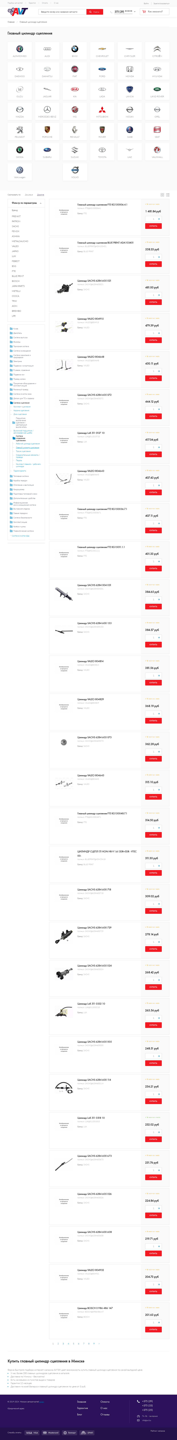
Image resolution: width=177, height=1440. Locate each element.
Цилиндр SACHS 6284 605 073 (94, 737)
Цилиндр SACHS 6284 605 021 (94, 280)
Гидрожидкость (20, 471)
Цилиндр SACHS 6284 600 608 (94, 1232)
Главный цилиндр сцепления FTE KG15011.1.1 (101, 547)
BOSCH (15, 281)
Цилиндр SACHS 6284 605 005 (94, 1041)
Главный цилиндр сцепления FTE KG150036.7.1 (102, 509)
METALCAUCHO (20, 241)
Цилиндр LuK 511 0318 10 (91, 1118)
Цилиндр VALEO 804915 (90, 318)
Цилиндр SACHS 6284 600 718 (94, 889)
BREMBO (16, 311)
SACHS (15, 226)
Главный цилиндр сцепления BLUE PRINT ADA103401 (105, 242)
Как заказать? (155, 11)
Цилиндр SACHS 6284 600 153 (94, 623)
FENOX (15, 231)
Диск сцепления (20, 414)
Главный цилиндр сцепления (27, 447)
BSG (14, 266)
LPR (14, 316)
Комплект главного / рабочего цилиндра (28, 465)
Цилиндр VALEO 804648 (90, 357)
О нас (56, 3)
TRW (14, 301)
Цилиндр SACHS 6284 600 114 (94, 1079)
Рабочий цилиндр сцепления (28, 444)
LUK (14, 256)
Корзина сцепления (21, 410)
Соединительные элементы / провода (28, 456)
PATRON (16, 221)
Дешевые (29, 195)
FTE (14, 271)
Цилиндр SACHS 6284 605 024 (94, 965)
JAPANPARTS (18, 286)
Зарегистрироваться (161, 3)
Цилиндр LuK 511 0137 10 (91, 433)
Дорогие (40, 195)
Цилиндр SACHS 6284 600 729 (94, 927)
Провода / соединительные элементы (25, 540)
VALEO (15, 246)
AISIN (14, 306)
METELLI (16, 291)
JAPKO (15, 251)
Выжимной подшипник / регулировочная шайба (24, 431)
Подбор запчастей (15, 3)
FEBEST (15, 261)
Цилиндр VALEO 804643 (90, 471)
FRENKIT (16, 216)
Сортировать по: (14, 195)
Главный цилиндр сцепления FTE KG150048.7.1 (102, 813)
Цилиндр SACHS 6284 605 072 (94, 395)
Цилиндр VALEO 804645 (90, 775)
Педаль (19, 460)
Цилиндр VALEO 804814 (90, 661)
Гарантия (32, 3)
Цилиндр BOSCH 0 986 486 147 (95, 1308)
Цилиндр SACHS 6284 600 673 (94, 1156)
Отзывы (105, 1414)
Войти (146, 3)
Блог (79, 1414)
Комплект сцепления (22, 407)
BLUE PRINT (18, 276)
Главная (81, 1401)
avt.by (41, 1402)
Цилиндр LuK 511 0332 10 (91, 1003)
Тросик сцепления (23, 451)
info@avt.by (146, 1420)
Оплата (45, 3)
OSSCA (15, 296)
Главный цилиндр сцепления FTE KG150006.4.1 (102, 204)
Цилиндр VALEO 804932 (90, 1270)
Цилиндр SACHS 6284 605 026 (94, 1194)
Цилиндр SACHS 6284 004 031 (94, 585)
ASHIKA (15, 236)
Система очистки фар (20, 536)
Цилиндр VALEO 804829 (90, 699)
